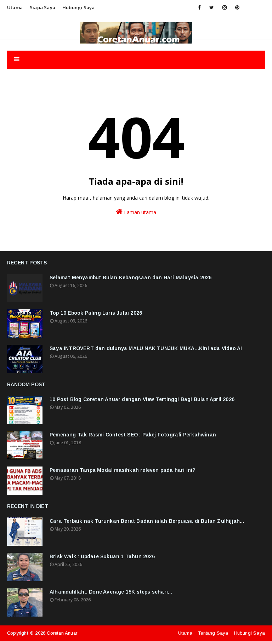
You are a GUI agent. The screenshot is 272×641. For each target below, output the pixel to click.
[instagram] (224, 7)
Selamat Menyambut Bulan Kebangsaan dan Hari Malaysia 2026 (130, 277)
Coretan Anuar (62, 633)
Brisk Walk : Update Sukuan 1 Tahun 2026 (102, 556)
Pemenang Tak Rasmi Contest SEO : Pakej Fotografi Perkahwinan (133, 434)
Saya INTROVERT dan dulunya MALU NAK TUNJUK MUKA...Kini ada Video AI (146, 348)
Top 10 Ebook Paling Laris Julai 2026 (96, 313)
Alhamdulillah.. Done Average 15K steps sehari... (111, 592)
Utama (15, 7)
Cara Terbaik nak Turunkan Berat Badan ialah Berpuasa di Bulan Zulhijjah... (147, 521)
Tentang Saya (213, 633)
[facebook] (199, 7)
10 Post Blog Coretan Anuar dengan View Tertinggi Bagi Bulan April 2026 (142, 399)
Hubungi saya (78, 7)
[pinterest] (237, 7)
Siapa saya (42, 7)
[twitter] (211, 7)
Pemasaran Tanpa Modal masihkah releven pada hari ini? (123, 470)
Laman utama (139, 212)
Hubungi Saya (249, 633)
